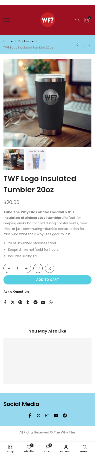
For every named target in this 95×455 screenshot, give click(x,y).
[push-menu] (6, 20)
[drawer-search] (77, 20)
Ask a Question (16, 291)
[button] (38, 268)
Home (8, 41)
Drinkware (26, 41)
